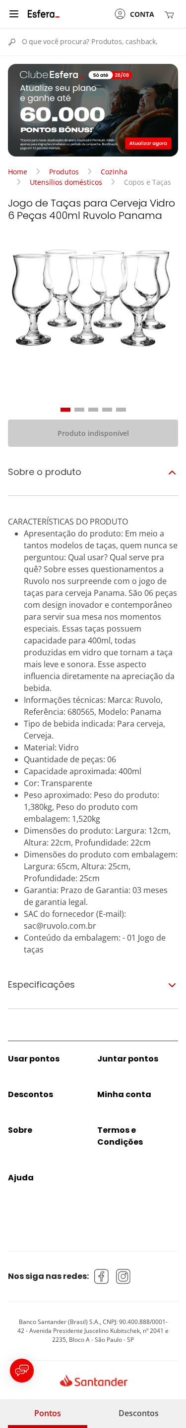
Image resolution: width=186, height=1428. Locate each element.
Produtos (64, 171)
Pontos (47, 1413)
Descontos (139, 1413)
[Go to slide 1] (65, 410)
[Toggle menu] (14, 14)
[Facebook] (102, 1276)
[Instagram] (123, 1276)
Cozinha (114, 171)
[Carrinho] (171, 14)
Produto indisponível (93, 433)
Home (17, 171)
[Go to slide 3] (93, 410)
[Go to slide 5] (121, 410)
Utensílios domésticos (66, 182)
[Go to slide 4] (107, 410)
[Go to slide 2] (79, 410)
